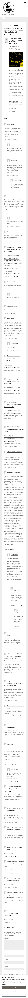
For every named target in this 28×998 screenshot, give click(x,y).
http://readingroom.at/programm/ (12, 273)
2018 (9, 30)
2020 (16, 30)
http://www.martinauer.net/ (14, 417)
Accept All (14, 987)
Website (6, 966)
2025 (12, 31)
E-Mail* (6, 959)
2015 (17, 28)
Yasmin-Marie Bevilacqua (13, 472)
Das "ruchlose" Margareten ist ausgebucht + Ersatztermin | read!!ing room (13, 830)
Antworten (15, 139)
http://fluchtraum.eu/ (9, 270)
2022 (22, 30)
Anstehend (9, 28)
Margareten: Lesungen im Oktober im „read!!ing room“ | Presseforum (13, 381)
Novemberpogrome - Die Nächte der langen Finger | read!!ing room (14, 864)
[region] (14, 986)
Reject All (14, 995)
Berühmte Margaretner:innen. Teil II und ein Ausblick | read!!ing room (13, 913)
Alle (5, 28)
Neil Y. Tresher (17, 180)
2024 (9, 31)
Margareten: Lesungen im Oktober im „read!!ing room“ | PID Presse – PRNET (13, 358)
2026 (16, 31)
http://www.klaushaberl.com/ (11, 263)
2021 (19, 30)
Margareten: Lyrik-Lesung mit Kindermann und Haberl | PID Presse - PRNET (13, 249)
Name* (6, 953)
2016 (21, 28)
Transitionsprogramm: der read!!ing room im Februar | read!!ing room (12, 789)
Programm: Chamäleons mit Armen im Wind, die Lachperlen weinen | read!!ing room (13, 683)
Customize (14, 991)
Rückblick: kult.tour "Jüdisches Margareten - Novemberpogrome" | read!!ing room (13, 895)
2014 (14, 28)
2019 (12, 30)
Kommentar (7, 938)
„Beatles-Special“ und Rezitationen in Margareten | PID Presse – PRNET (13, 404)
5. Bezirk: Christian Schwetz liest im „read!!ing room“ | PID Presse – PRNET (14, 429)
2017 (6, 30)
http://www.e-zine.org (9, 369)
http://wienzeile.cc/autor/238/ (11, 258)
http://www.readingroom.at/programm (14, 715)
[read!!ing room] (8, 13)
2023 (6, 31)
